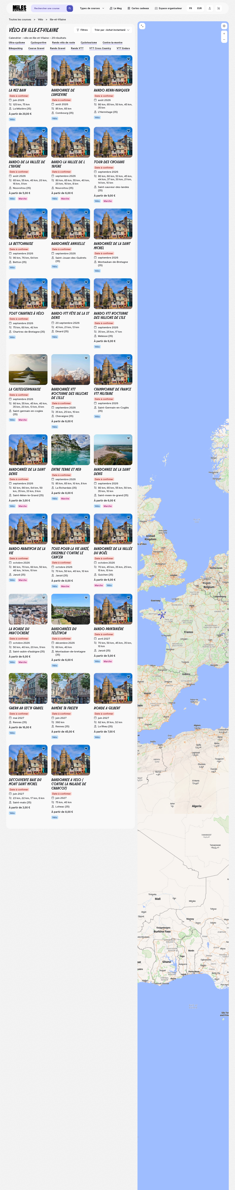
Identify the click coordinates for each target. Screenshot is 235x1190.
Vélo (40, 19)
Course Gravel (36, 48)
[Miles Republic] (19, 8)
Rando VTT (77, 48)
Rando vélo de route (63, 42)
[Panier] (218, 8)
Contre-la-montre (112, 42)
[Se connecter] (209, 8)
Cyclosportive (38, 42)
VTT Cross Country (100, 48)
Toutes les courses (20, 19)
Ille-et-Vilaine (58, 19)
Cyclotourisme (89, 42)
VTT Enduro (123, 48)
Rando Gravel (57, 48)
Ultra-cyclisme (17, 42)
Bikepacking (16, 48)
